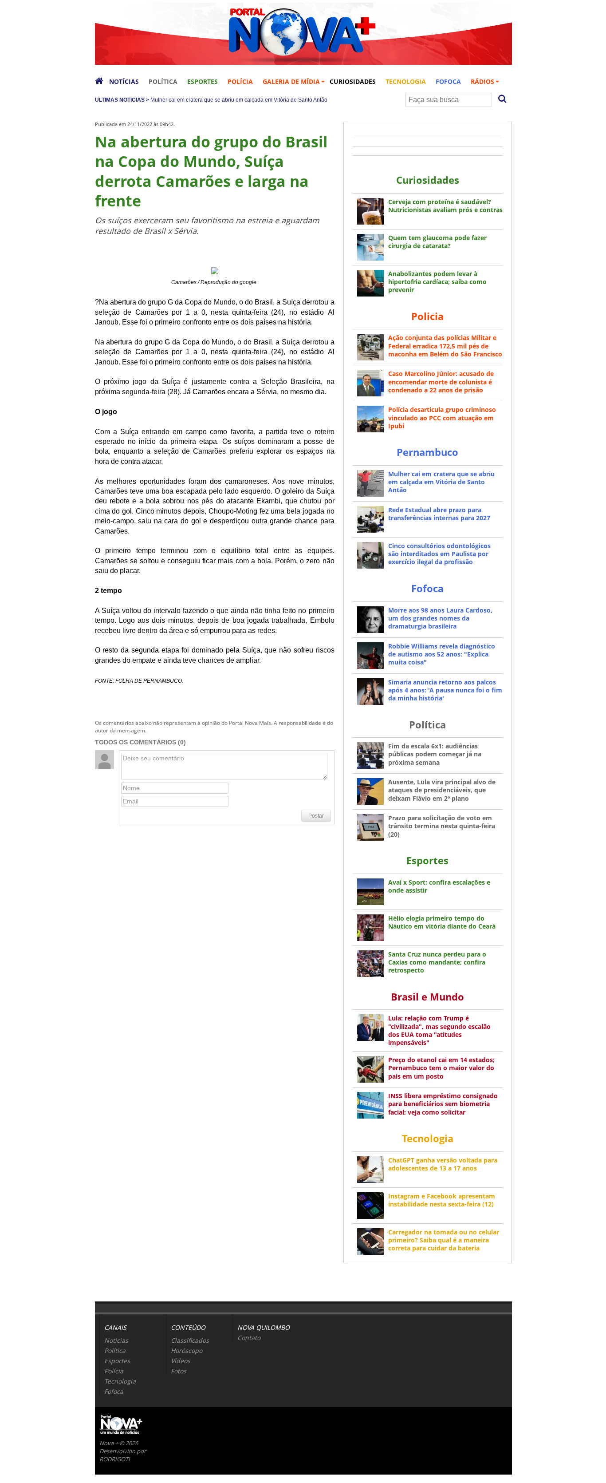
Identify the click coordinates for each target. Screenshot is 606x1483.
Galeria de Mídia (291, 81)
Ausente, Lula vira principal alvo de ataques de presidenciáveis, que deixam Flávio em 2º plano (442, 790)
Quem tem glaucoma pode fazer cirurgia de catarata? (437, 241)
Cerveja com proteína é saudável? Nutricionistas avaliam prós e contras (445, 206)
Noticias (116, 1340)
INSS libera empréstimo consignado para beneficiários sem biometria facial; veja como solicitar (443, 1103)
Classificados (190, 1340)
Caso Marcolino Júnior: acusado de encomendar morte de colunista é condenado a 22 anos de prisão (441, 381)
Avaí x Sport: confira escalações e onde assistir (439, 886)
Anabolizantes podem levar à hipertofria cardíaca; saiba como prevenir (437, 281)
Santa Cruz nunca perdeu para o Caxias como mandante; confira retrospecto (437, 962)
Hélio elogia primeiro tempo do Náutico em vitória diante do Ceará (442, 922)
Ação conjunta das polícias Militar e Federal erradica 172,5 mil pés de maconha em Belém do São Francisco (445, 345)
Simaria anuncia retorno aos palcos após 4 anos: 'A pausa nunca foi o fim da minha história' (445, 690)
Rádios (482, 81)
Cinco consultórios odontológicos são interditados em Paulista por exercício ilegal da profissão (439, 554)
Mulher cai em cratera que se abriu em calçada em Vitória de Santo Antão (238, 100)
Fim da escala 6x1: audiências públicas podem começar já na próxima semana (434, 754)
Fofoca (448, 81)
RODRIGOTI (114, 1459)
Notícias (124, 81)
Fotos (178, 1371)
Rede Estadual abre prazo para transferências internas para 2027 (439, 514)
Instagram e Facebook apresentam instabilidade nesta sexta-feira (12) (441, 1200)
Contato (248, 1337)
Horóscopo (186, 1350)
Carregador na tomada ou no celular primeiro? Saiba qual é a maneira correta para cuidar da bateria (443, 1240)
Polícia (240, 81)
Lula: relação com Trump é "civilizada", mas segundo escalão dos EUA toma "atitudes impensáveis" (439, 1030)
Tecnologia (406, 81)
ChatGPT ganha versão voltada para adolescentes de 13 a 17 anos (442, 1164)
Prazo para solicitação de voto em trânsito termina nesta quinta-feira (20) (441, 826)
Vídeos (180, 1360)
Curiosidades (353, 81)
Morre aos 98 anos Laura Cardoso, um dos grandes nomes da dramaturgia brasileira (440, 618)
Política (163, 81)
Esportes (202, 81)
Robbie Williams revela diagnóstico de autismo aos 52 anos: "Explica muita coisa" (441, 654)
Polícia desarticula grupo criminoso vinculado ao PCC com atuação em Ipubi (442, 417)
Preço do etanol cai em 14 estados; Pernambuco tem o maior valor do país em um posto (441, 1068)
